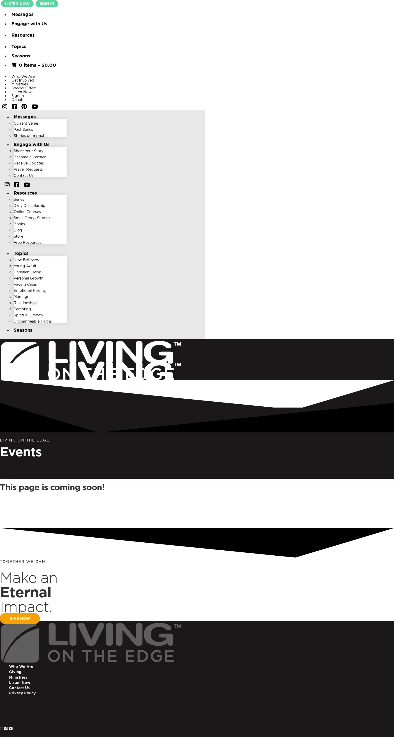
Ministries (19, 84)
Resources (23, 35)
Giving (15, 671)
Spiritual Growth (28, 315)
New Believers (26, 259)
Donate (17, 99)
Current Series (26, 123)
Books (19, 223)
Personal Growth (29, 278)
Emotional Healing (30, 290)
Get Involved (22, 80)
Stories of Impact (29, 135)
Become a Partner (30, 156)
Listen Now (21, 91)
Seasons (20, 56)
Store (18, 236)
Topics (18, 46)
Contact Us (24, 175)
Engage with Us (29, 24)
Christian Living (27, 272)
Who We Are (23, 76)
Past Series (23, 129)
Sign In (17, 95)
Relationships (26, 302)
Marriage (21, 296)
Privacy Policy (22, 692)
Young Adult (25, 265)
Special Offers (23, 87)
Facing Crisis (25, 284)
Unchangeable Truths (33, 321)
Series (19, 199)
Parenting (22, 308)
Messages (22, 14)
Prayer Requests (28, 169)
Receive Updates (29, 163)
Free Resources (27, 242)
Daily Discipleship (29, 205)
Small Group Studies (32, 217)
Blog (18, 230)
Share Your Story (28, 150)
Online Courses (27, 211)
